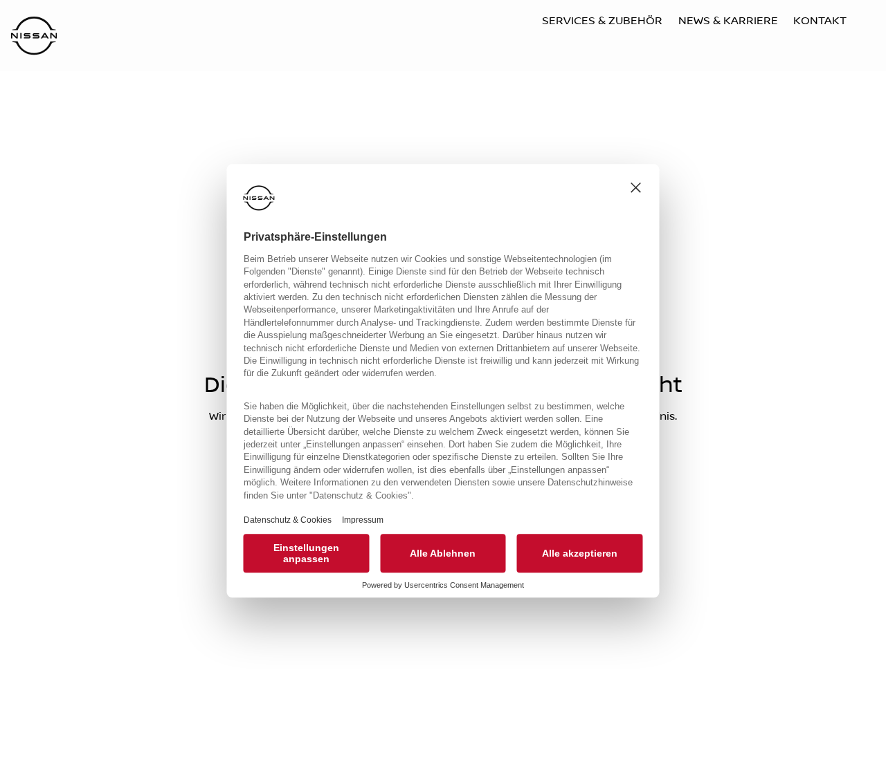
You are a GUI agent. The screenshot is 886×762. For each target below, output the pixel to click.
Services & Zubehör (602, 21)
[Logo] (34, 37)
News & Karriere (728, 21)
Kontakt (820, 21)
